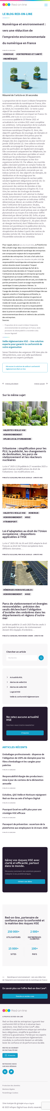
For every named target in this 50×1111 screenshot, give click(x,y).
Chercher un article (16, 651)
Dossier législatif (11, 333)
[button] (43, 1104)
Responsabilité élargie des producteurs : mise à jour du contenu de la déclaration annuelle (23, 780)
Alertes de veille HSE (18, 687)
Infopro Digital (29, 1103)
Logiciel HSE (15, 692)
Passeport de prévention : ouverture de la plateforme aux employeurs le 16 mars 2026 (24, 826)
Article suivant (39, 384)
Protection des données (11, 1085)
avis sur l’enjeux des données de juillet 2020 (25, 259)
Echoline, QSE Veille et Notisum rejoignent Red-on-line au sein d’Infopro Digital (24, 796)
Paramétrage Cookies (10, 1093)
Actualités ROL (16, 677)
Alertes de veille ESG (18, 682)
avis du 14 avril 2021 (26, 245)
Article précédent (11, 384)
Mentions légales (8, 1089)
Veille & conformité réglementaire (24, 696)
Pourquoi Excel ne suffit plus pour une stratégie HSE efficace (22, 811)
